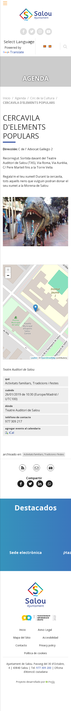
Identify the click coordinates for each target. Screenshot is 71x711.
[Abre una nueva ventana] (23, 31)
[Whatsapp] (49, 483)
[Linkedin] (39, 483)
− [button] (8, 275)
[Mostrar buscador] (65, 46)
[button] (5, 5)
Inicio (6, 98)
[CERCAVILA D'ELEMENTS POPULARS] (35, 308)
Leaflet (34, 357)
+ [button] (8, 269)
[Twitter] (30, 483)
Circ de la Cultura (42, 98)
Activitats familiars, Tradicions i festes (44, 454)
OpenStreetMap (48, 357)
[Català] (44, 46)
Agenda (20, 98)
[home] (35, 14)
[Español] (50, 46)
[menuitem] (44, 46)
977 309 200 (43, 668)
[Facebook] (20, 483)
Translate (17, 52)
